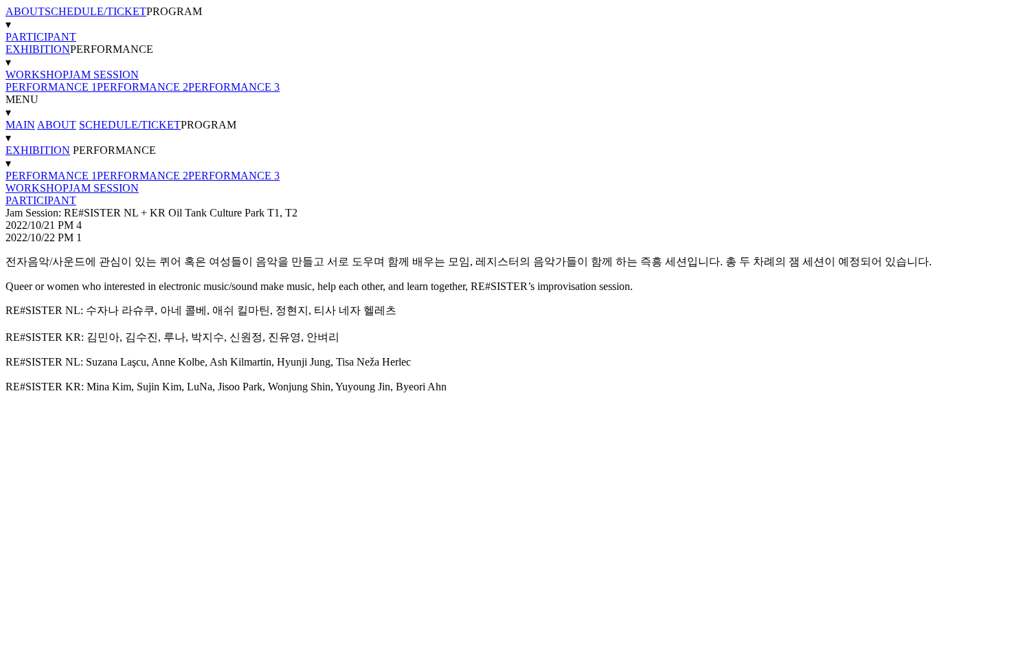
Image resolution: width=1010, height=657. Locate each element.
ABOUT (25, 11)
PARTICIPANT (40, 37)
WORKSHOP (37, 74)
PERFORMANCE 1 (51, 87)
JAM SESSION (104, 74)
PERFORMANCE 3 (234, 87)
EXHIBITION (37, 49)
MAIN (20, 125)
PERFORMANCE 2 (142, 87)
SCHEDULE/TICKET (95, 11)
